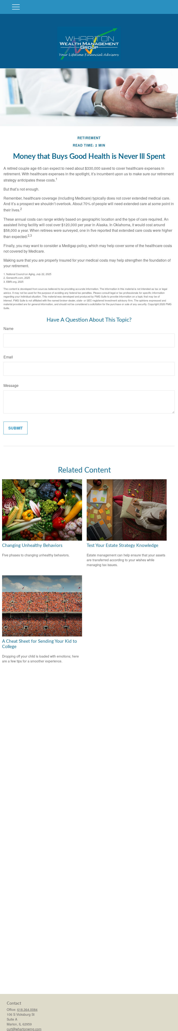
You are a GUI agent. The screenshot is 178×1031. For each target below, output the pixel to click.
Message (11, 385)
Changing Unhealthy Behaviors (32, 545)
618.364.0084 (27, 1009)
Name (8, 328)
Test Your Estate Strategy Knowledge (122, 545)
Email (8, 357)
